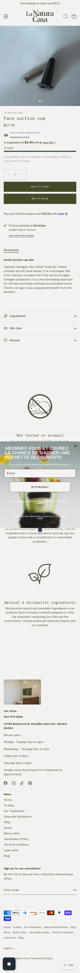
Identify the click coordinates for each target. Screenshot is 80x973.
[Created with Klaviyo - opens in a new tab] (40, 530)
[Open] (9, 964)
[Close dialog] (75, 446)
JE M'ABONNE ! (40, 486)
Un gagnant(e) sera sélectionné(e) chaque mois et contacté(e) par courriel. (40, 502)
